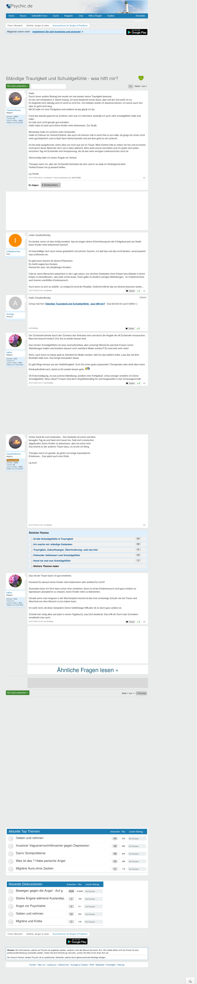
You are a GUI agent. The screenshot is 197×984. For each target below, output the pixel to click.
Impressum (52, 964)
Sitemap (121, 964)
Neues (23, 16)
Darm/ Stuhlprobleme (30, 853)
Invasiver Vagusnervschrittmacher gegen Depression (52, 845)
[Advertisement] (88, 644)
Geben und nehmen (29, 837)
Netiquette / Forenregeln (106, 964)
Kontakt (32, 964)
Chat (80, 16)
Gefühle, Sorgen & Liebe (37, 933)
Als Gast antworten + (17, 86)
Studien (110, 16)
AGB (92, 964)
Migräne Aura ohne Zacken (35, 868)
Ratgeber (68, 16)
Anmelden (140, 16)
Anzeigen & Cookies (79, 964)
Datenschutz (63, 964)
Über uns (41, 964)
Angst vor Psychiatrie (30, 905)
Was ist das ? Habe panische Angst (40, 860)
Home (11, 16)
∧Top (190, 980)
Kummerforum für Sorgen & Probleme (70, 933)
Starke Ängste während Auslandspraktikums (46, 898)
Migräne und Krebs (29, 921)
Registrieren (139, 21)
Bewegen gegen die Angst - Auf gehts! (42, 890)
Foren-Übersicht (15, 933)
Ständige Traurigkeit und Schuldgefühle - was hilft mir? (62, 78)
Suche (56, 16)
